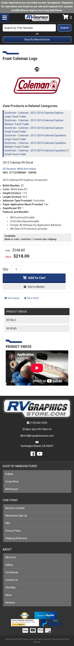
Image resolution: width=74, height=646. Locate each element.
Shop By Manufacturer (37, 39)
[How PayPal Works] (45, 615)
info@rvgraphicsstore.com (39, 435)
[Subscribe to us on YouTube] (40, 454)
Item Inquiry (13, 298)
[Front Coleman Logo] (37, 81)
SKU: (5, 172)
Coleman (23, 112)
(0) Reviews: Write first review (19, 168)
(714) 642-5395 (38, 422)
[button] (37, 27)
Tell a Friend (33, 298)
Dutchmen (10, 112)
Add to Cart (36, 278)
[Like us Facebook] (33, 454)
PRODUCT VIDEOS (16, 311)
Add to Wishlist (36, 286)
